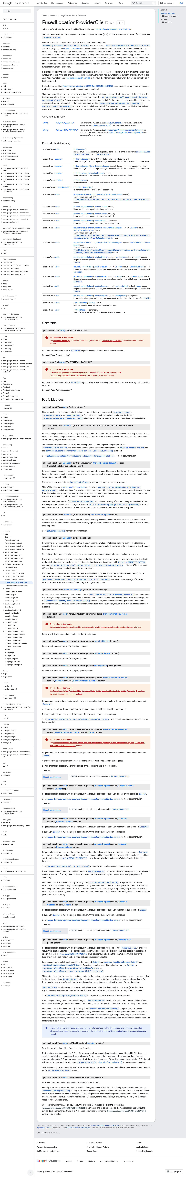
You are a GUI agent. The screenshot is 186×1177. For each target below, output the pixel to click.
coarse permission (71, 48)
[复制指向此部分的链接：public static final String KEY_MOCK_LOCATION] (89, 330)
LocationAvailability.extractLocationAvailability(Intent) (73, 971)
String (45, 123)
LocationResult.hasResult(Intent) (121, 962)
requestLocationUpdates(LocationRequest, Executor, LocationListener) (86, 565)
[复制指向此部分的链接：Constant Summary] (67, 116)
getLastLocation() (56, 531)
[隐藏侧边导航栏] (30, 1172)
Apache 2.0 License (44, 1128)
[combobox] (143, 3)
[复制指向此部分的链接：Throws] (52, 770)
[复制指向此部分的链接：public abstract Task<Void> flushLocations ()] (87, 407)
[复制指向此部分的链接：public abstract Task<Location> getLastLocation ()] (93, 537)
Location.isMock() (114, 123)
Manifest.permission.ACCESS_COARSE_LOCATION (66, 45)
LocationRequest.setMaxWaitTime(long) (62, 418)
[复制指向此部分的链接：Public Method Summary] (73, 143)
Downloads (110, 3)
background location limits (74, 487)
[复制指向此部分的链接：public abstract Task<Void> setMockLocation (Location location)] (106, 1043)
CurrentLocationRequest (99, 166)
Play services (21, 3)
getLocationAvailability (83, 187)
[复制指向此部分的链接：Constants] (59, 323)
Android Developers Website (98, 1147)
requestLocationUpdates (83, 257)
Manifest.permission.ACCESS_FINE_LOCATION (128, 45)
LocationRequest (100, 257)
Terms (39, 1172)
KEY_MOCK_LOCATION (65, 123)
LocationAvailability (62, 187)
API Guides (42, 3)
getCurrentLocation (81, 159)
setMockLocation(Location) (56, 1090)
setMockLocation (80, 303)
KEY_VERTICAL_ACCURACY (67, 130)
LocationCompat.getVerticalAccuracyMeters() (125, 132)
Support (97, 3)
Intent (96, 962)
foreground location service (78, 78)
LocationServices (51, 37)
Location (58, 159)
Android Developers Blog (47, 1147)
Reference (72, 3)
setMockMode (79, 310)
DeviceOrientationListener (111, 194)
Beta (121, 3)
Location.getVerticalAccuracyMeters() (124, 130)
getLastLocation (80, 173)
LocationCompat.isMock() (101, 125)
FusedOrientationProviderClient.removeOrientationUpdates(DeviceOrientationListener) (117, 199)
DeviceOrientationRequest (111, 228)
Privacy (47, 1172)
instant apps (75, 1028)
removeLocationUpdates (83, 207)
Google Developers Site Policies (78, 1128)
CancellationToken (79, 482)
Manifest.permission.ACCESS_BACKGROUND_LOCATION (88, 86)
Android (69, 1161)
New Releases (57, 3)
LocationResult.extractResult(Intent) (62, 965)
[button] (16, 37)
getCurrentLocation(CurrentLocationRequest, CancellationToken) (79, 451)
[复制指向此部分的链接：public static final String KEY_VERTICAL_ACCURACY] (94, 362)
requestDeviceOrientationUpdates (87, 228)
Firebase (91, 1161)
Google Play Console (144, 1151)
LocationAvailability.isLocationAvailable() (112, 594)
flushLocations (79, 149)
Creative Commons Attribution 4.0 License (105, 1125)
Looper (76, 245)
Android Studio (142, 1147)
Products (53, 16)
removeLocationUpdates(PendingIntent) (66, 995)
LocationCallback (82, 154)
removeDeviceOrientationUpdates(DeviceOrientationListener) (78, 719)
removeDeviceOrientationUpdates (87, 194)
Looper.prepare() (120, 776)
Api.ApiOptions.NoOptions (118, 29)
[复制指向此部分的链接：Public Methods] (66, 399)
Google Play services (67, 16)
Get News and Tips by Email (48, 1151)
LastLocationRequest (95, 173)
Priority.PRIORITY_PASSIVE (131, 562)
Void (57, 149)
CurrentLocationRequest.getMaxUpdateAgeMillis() (114, 504)
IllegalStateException (52, 777)
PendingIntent (103, 154)
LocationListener (144, 152)
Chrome (80, 1161)
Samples (85, 3)
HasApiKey (101, 29)
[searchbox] (17, 11)
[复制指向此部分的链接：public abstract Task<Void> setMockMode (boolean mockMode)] (105, 1077)
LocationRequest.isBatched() (103, 882)
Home (44, 16)
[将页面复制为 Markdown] (119, 23)
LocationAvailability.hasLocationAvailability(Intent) (71, 968)
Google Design (92, 1151)
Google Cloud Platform (109, 1161)
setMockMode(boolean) (59, 1070)
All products (128, 1161)
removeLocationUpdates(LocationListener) (68, 866)
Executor (133, 228)
